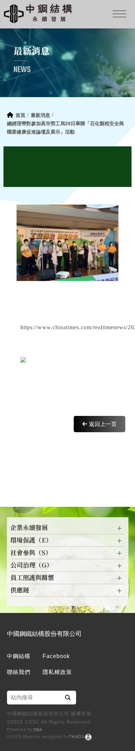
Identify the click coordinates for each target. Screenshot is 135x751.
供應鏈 (19, 590)
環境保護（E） (31, 540)
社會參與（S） (31, 553)
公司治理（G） (31, 565)
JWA (38, 729)
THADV (77, 736)
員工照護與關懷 (32, 578)
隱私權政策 (57, 672)
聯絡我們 (18, 672)
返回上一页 (103, 424)
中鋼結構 (18, 656)
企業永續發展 (29, 528)
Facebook (56, 656)
